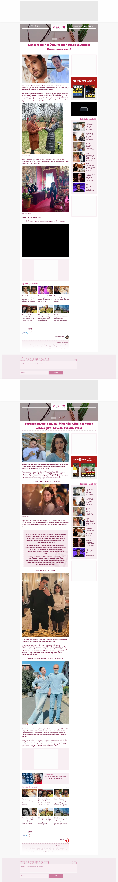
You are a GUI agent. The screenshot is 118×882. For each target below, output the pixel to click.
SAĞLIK (80, 26)
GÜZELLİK (76, 26)
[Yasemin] (59, 27)
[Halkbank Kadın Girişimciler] (35, 27)
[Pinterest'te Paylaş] (30, 332)
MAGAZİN (55, 39)
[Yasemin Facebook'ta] (24, 27)
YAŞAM (85, 26)
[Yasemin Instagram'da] (26, 27)
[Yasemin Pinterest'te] (29, 27)
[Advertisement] (46, 270)
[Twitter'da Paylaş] (26, 332)
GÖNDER (56, 372)
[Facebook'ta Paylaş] (23, 332)
